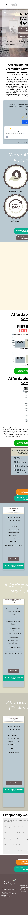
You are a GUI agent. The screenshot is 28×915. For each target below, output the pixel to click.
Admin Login (23, 891)
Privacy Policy (23, 890)
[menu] (25, 3)
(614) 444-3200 (7, 896)
